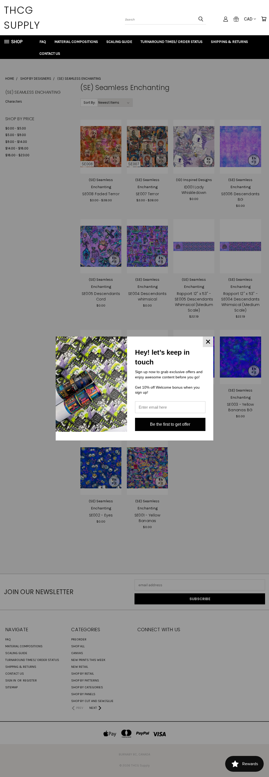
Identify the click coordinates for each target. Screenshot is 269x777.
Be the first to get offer (170, 424)
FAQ (42, 41)
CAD (248, 19)
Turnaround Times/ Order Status (172, 41)
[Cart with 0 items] (263, 19)
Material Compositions (76, 41)
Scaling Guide (119, 41)
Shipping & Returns (229, 41)
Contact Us (49, 53)
